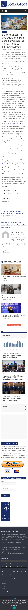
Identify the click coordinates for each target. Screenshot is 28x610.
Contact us (3, 588)
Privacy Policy (4, 591)
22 (2, 572)
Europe (4, 31)
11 (14, 566)
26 (17, 572)
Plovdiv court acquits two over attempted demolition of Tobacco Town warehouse (14, 225)
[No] (26, 604)
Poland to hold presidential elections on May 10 (14, 277)
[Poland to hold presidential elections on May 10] (11, 265)
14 (25, 566)
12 (17, 566)
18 (14, 569)
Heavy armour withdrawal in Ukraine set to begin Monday (14, 296)
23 (6, 572)
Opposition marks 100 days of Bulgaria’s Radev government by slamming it (13, 377)
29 (2, 574)
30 (6, 574)
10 (10, 566)
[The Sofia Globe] (2, 11)
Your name (4, 488)
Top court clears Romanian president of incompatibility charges (14, 316)
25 (14, 572)
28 (25, 572)
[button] (14, 335)
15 (2, 569)
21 (25, 569)
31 (10, 574)
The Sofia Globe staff (17, 49)
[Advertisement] (14, 427)
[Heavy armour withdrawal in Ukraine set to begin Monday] (11, 284)
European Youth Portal (16, 123)
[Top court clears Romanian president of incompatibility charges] (11, 304)
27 (21, 572)
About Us (3, 583)
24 (10, 572)
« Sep (12, 578)
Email (3, 481)
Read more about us (15, 542)
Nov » (15, 578)
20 (21, 569)
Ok (14, 607)
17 (10, 569)
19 (17, 569)
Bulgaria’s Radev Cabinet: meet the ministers (12, 399)
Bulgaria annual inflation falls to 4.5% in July (12, 356)
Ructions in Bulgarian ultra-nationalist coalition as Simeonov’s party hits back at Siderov (12, 213)
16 (6, 569)
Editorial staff (4, 586)
